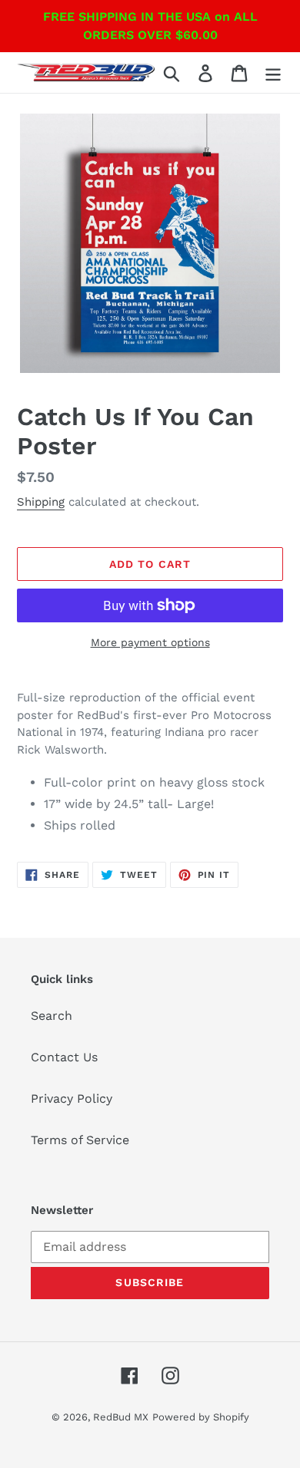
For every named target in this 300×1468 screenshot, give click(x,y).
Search (51, 1015)
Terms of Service (80, 1140)
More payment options (150, 642)
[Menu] (273, 72)
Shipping (41, 502)
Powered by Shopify (200, 1417)
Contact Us (64, 1057)
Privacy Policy (71, 1098)
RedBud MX (120, 1417)
